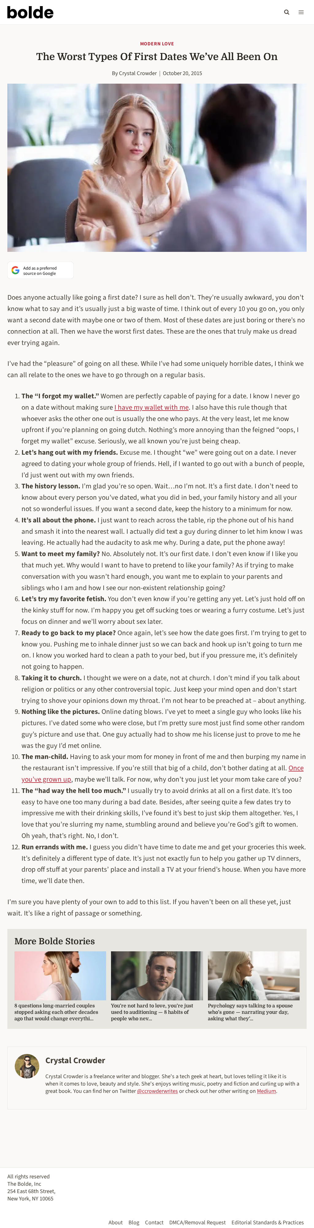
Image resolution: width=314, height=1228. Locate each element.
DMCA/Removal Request (197, 1222)
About (116, 1222)
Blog (133, 1222)
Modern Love (157, 43)
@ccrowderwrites (157, 1091)
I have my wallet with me (151, 407)
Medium (266, 1091)
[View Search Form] (286, 12)
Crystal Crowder (138, 73)
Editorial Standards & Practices (268, 1222)
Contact (154, 1222)
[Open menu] (301, 12)
